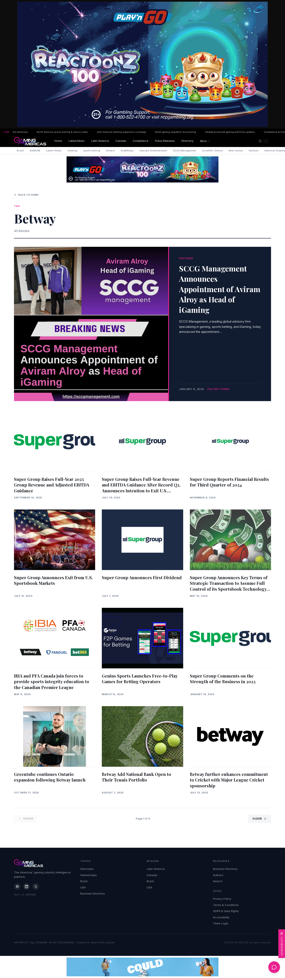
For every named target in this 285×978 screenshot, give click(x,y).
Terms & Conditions (226, 905)
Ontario (110, 150)
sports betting (91, 150)
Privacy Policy (222, 898)
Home (58, 140)
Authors (218, 875)
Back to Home (28, 194)
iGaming (72, 150)
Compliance (140, 140)
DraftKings (127, 150)
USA (83, 887)
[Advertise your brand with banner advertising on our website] (142, 967)
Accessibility (221, 917)
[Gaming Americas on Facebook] (17, 886)
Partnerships (88, 875)
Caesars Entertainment (153, 150)
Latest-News (54, 150)
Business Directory (92, 893)
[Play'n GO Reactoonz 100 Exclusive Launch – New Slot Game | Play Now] (142, 169)
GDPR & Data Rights (226, 911)
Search (217, 881)
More (203, 141)
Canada (121, 140)
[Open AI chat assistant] (274, 967)
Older (257, 818)
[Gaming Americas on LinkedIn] (26, 886)
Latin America (100, 140)
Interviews (87, 868)
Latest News (76, 140)
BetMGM (35, 150)
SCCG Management (184, 150)
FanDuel (254, 150)
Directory (187, 140)
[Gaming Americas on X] (35, 886)
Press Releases (165, 140)
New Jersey (236, 150)
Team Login (220, 923)
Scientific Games (212, 150)
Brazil (20, 150)
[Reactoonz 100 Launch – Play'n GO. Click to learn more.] (142, 64)
